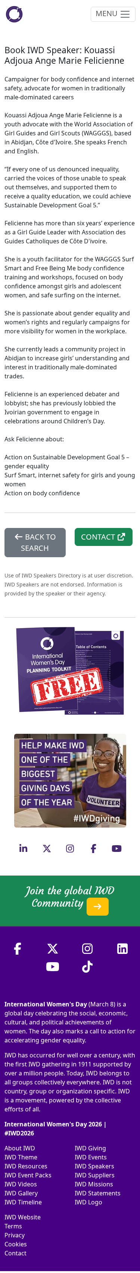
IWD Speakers (94, 1166)
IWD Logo (88, 1202)
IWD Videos (20, 1184)
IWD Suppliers (95, 1175)
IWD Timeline (23, 1202)
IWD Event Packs (28, 1175)
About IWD (19, 1148)
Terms (13, 1226)
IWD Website (22, 1217)
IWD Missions (94, 1184)
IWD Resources (25, 1166)
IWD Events (91, 1157)
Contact (15, 1253)
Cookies (15, 1244)
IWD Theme (20, 1157)
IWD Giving (90, 1148)
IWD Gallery (21, 1193)
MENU (107, 13)
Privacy (14, 1235)
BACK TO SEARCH (38, 542)
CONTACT (99, 537)
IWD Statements (98, 1193)
